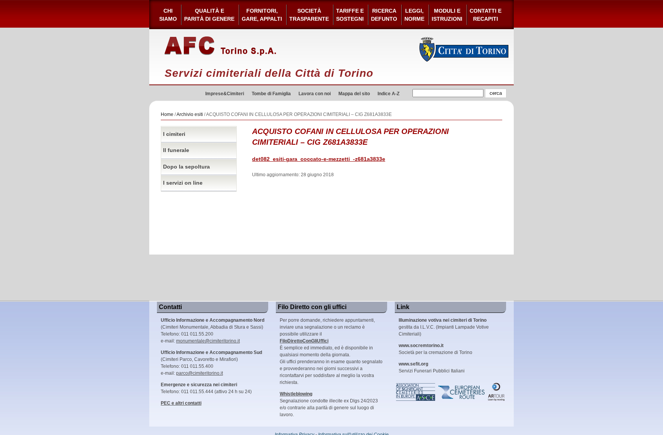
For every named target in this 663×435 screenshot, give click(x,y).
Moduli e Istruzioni (447, 15)
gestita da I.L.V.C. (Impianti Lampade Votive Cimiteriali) (444, 327)
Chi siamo (168, 15)
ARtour (496, 392)
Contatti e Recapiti (485, 15)
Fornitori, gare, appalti (262, 15)
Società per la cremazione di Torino (435, 349)
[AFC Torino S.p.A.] (220, 46)
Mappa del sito (354, 93)
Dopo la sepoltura (186, 167)
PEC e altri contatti (181, 403)
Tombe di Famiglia (271, 93)
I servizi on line (183, 183)
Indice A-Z (388, 93)
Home (167, 114)
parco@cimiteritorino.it (199, 373)
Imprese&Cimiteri (224, 93)
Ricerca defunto (384, 15)
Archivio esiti (189, 114)
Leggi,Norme (414, 15)
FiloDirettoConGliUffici (304, 341)
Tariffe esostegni (350, 15)
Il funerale (176, 150)
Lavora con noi (315, 93)
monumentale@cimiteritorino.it (208, 341)
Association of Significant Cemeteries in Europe (416, 392)
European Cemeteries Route (462, 392)
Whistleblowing (296, 394)
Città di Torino (464, 49)
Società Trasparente (309, 15)
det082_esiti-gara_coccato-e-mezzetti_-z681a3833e (318, 159)
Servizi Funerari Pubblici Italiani (432, 367)
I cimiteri (174, 134)
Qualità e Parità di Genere (209, 15)
